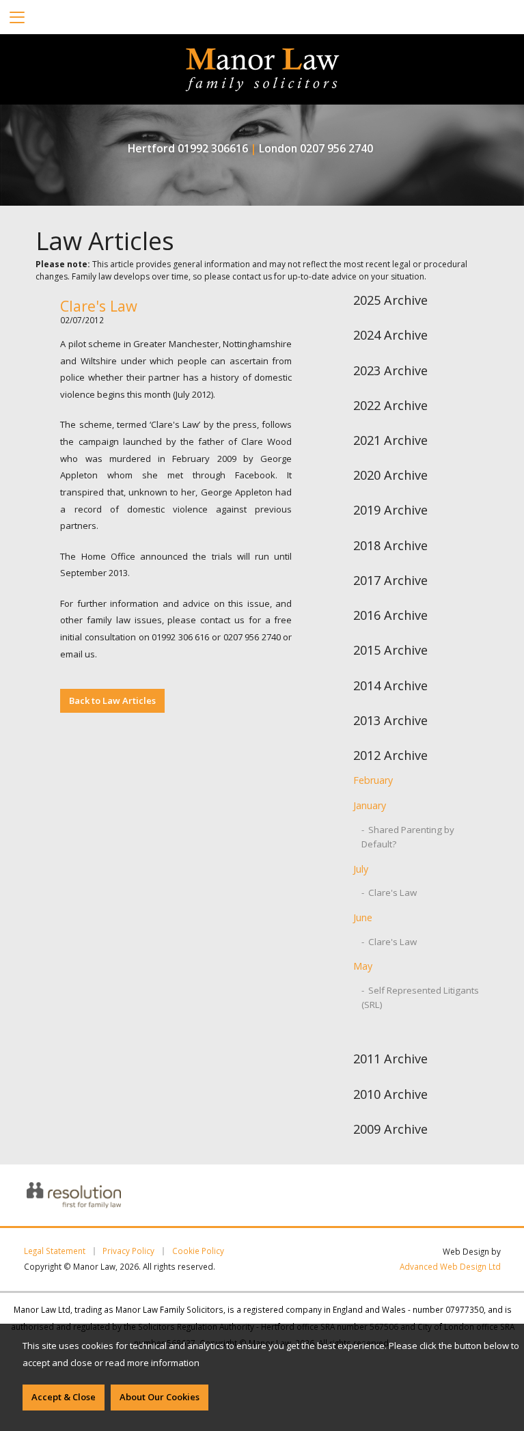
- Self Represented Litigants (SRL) (420, 997)
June (362, 917)
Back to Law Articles (112, 700)
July (360, 868)
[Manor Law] (262, 56)
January (369, 805)
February (373, 780)
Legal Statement (54, 1251)
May (362, 965)
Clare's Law (98, 305)
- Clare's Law (389, 892)
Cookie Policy (198, 1251)
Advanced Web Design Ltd (450, 1266)
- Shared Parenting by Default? (407, 836)
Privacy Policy (128, 1251)
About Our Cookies (159, 1397)
